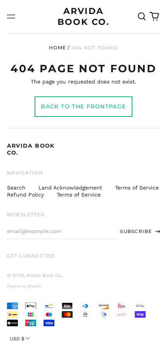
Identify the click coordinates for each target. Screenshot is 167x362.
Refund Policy (25, 194)
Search (16, 187)
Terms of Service (137, 187)
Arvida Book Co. (44, 275)
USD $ (17, 338)
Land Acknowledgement (70, 187)
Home (57, 47)
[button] (142, 16)
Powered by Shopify (24, 286)
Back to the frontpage (83, 106)
